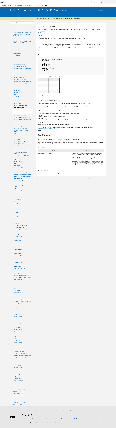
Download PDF (101, 10)
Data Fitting (15, 397)
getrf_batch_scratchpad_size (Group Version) (22, 117)
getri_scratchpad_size (18, 161)
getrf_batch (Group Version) (19, 107)
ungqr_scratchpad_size (18, 361)
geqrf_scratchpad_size (18, 85)
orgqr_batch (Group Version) (19, 227)
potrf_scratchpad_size (18, 279)
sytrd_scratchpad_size (18, 323)
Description (42, 31)
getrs (15, 163)
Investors (44, 410)
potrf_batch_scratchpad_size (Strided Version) (22, 277)
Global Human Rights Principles (94, 421)
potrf (15, 264)
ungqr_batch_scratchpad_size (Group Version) (22, 355)
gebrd (15, 57)
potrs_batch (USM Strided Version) (20, 297)
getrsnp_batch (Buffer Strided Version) (21, 180)
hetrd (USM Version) (17, 203)
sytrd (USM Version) (17, 320)
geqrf (15, 70)
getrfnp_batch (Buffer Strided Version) (21, 123)
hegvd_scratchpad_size (18, 199)
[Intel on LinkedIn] (26, 415)
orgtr (15, 238)
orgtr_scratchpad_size (18, 242)
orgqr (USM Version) (17, 223)
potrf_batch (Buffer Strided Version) (20, 268)
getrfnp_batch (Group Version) (19, 126)
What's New (15, 29)
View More (56, 14)
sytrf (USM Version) (17, 327)
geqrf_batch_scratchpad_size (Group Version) (22, 81)
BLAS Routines (16, 51)
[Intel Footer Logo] (12, 416)
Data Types (15, 44)
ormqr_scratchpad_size (18, 249)
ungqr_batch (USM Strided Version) (20, 353)
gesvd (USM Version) (18, 96)
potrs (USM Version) (17, 290)
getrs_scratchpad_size (18, 178)
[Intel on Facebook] (20, 415)
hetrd (15, 201)
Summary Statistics (16, 393)
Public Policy (71, 410)
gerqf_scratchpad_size (18, 92)
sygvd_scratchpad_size (18, 316)
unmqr (15, 369)
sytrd (15, 318)
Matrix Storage (16, 46)
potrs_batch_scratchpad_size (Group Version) (22, 299)
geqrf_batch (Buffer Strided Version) (20, 75)
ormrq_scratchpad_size (18, 255)
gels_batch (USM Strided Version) (20, 66)
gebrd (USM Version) (17, 59)
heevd (15, 188)
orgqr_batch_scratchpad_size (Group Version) (22, 231)
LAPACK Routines (16, 55)
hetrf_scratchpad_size (18, 212)
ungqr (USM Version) (17, 346)
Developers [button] (29, 2)
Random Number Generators (18, 391)
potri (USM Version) (17, 283)
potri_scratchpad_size (18, 286)
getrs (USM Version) (17, 165)
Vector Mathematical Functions (19, 389)
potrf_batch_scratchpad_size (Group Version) (22, 275)
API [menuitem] (14, 112)
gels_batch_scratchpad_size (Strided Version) (22, 68)
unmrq (15, 376)
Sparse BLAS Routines (17, 53)
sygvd (15, 312)
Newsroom (38, 410)
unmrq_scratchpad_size (18, 380)
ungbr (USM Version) (17, 340)
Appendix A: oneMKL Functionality (19, 402)
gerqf (15, 88)
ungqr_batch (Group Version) (19, 351)
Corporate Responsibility (56, 410)
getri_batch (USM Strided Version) (20, 145)
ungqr (15, 344)
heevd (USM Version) (18, 190)
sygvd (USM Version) (17, 314)
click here (66, 18)
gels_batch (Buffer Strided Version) (20, 64)
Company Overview (23, 410)
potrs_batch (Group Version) (19, 294)
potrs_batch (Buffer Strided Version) (20, 292)
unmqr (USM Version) (18, 371)
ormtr (15, 257)
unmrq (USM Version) (18, 378)
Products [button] (8, 2)
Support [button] (15, 2)
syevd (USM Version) (17, 307)
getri (14, 137)
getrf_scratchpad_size (18, 121)
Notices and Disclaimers (17, 404)
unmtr (15, 382)
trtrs (14, 331)
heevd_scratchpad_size (18, 192)
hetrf (15, 208)
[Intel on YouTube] (28, 415)
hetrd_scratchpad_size (18, 205)
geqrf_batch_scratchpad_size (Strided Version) (22, 83)
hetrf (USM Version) (17, 210)
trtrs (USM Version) (17, 333)
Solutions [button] (21, 2)
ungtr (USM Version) (17, 365)
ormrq (15, 251)
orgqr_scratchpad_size (18, 236)
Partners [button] (36, 2)
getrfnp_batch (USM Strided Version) (20, 128)
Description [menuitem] (16, 110)
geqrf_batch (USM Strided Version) (20, 79)
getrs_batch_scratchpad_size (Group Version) (22, 174)
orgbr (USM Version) (17, 216)
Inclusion (65, 410)
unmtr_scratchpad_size (18, 387)
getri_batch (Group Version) (19, 143)
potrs (15, 288)
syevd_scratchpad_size (18, 310)
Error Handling (16, 49)
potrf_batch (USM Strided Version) (20, 273)
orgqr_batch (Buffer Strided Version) (20, 225)
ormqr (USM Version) (18, 247)
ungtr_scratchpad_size (18, 367)
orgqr (15, 221)
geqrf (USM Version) (17, 72)
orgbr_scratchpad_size (18, 218)
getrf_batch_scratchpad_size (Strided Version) (22, 119)
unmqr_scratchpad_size (18, 374)
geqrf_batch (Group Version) (19, 77)
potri (14, 281)
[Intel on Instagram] (31, 415)
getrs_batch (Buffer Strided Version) (20, 167)
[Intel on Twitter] (23, 415)
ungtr (15, 363)
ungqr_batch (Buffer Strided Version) (20, 349)
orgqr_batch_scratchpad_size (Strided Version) (22, 234)
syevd (15, 305)
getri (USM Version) (17, 139)
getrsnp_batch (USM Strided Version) (21, 182)
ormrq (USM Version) (18, 253)
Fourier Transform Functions (18, 395)
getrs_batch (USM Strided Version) (20, 172)
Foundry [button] (43, 2)
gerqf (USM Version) (17, 90)
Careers (48, 410)
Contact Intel (32, 410)
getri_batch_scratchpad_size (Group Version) (22, 148)
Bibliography (15, 400)
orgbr (15, 214)
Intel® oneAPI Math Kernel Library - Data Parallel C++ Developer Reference (22, 26)
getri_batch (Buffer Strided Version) (20, 141)
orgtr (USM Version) (17, 240)
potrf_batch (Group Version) (19, 270)
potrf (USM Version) (17, 266)
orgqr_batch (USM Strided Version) (20, 229)
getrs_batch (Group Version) (19, 169)
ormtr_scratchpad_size (18, 262)
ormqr (15, 244)
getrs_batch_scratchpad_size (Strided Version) (22, 176)
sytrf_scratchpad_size (18, 329)
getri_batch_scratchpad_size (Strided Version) (22, 150)
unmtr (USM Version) (18, 385)
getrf (15, 101)
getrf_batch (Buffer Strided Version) (20, 105)
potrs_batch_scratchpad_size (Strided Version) (22, 301)
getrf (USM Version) (17, 103)
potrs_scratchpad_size (18, 303)
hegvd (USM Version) (18, 197)
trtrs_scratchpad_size (18, 336)
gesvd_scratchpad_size (18, 98)
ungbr (15, 338)
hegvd (15, 195)
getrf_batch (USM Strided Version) (20, 115)
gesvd (15, 94)
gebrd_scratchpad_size (18, 62)
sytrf (15, 325)
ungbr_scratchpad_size (18, 342)
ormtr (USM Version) (17, 260)
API (40, 32)
